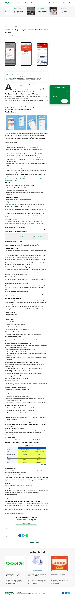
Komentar (17, 578)
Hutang (44, 2)
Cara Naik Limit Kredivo (25, 178)
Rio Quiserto (13, 35)
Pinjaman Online (17, 8)
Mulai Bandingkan (26, 523)
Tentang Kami (21, 589)
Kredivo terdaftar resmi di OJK (12, 204)
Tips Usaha (27, 2)
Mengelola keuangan (36, 2)
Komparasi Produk (53, 2)
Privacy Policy (51, 589)
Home (6, 589)
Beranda (7, 27)
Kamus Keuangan (63, 2)
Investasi (20, 2)
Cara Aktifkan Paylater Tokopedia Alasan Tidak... (14, 575)
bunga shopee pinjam (19, 513)
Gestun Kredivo (14, 180)
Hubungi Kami (67, 589)
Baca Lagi (13, 583)
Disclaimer (35, 589)
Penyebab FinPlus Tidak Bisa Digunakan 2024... (37, 575)
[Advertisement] (37, 20)
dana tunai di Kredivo (31, 88)
